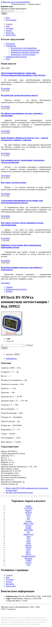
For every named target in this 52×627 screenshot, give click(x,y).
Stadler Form (28, 534)
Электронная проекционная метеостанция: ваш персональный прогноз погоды (22, 201)
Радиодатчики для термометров (24, 48)
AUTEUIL (28, 508)
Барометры (10, 44)
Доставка (9, 28)
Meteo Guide (28, 523)
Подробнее (5, 88)
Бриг (28, 550)
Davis (28, 515)
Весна (28, 554)
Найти (4, 13)
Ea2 (28, 517)
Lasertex (28, 521)
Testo (28, 536)
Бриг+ (28, 552)
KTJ (28, 519)
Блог (8, 26)
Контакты (10, 33)
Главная (9, 24)
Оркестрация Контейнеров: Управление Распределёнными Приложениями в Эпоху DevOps (23, 74)
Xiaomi (28, 547)
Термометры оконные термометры (25, 52)
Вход (8, 18)
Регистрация (11, 20)
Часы (8, 59)
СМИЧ (28, 560)
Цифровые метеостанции (16, 57)
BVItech (9, 291)
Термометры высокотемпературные (25, 50)
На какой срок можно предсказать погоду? (19, 95)
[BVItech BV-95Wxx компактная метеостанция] (11, 335)
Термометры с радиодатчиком (23, 55)
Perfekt (28, 528)
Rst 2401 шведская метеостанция (19, 492)
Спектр (28, 563)
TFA (28, 539)
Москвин (28, 558)
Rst (28, 532)
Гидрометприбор (28, 556)
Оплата (9, 31)
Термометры (11, 46)
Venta (28, 543)
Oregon (28, 526)
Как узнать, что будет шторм (13, 182)
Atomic (28, 506)
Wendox (28, 545)
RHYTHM (28, 530)
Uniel (28, 541)
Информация (11, 358)
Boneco (28, 510)
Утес (28, 565)
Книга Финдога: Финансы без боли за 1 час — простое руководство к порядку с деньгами (24, 139)
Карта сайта (11, 35)
